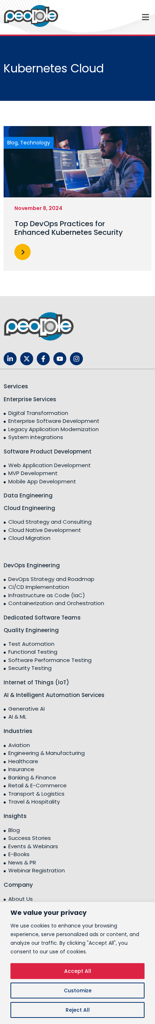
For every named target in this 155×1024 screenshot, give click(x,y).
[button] (116, 17)
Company (18, 885)
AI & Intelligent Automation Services (54, 695)
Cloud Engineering (29, 508)
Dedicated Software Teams (42, 617)
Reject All (78, 1010)
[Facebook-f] (43, 358)
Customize (78, 990)
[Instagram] (76, 358)
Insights (15, 816)
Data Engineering (28, 495)
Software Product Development (48, 451)
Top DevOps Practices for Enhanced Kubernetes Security (68, 228)
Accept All (77, 971)
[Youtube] (59, 358)
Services (16, 386)
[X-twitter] (26, 358)
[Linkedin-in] (10, 358)
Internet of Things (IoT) (36, 682)
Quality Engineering (31, 630)
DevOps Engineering (32, 565)
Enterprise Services (30, 399)
